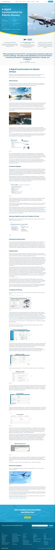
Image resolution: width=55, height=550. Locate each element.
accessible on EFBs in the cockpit (34, 203)
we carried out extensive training (35, 273)
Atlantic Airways (42, 77)
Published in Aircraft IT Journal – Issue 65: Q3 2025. (17, 498)
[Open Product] (18, 1)
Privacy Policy (39, 527)
